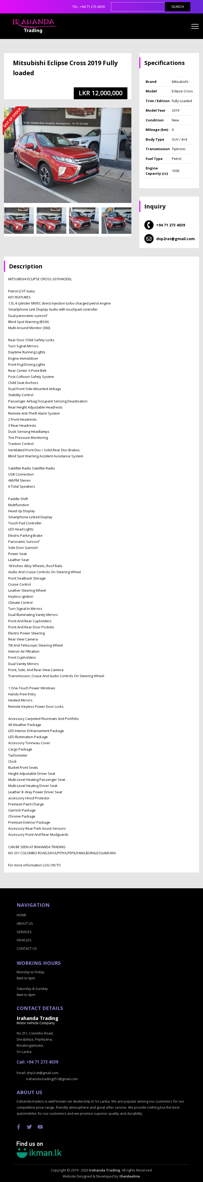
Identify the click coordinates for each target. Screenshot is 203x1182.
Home (21, 915)
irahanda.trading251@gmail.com (52, 1078)
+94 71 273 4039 (92, 6)
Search (177, 6)
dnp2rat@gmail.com (175, 238)
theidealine (129, 1176)
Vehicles (24, 940)
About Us (25, 923)
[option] (19, 222)
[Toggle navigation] (195, 26)
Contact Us (27, 948)
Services (24, 931)
